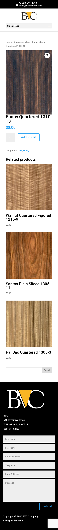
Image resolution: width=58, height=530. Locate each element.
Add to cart (28, 137)
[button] (47, 55)
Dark (34, 42)
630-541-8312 (29, 3)
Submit (47, 506)
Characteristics (22, 42)
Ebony (26, 150)
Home (9, 42)
